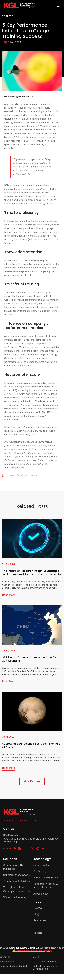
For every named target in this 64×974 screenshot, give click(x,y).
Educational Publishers (16, 881)
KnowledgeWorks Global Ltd (24, 948)
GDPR (36, 957)
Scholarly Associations (16, 875)
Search (37, 933)
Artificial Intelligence (45, 878)
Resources (39, 921)
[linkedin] (43, 848)
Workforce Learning (27, 475)
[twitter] (32, 848)
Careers (38, 927)
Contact (9, 829)
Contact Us (9, 848)
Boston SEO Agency (41, 951)
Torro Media (22, 951)
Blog (36, 914)
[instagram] (37, 848)
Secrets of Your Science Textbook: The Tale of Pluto (31, 745)
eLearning (11, 475)
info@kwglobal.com (14, 468)
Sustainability (48, 962)
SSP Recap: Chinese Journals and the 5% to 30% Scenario (31, 659)
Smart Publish (41, 865)
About (38, 902)
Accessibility (40, 894)
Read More (8, 595)
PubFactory (40, 871)
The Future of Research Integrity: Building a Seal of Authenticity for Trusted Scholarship (31, 572)
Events (37, 908)
